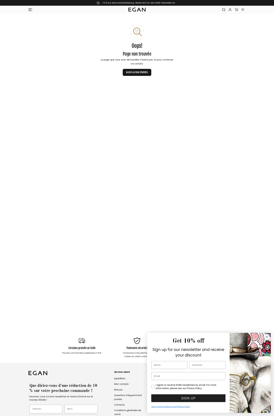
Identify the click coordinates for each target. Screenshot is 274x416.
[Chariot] (236, 10)
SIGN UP (188, 398)
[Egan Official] (137, 9)
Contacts (119, 404)
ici (155, 59)
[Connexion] (230, 10)
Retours (118, 389)
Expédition (119, 378)
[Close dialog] (267, 337)
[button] (30, 10)
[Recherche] (224, 10)
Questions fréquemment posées (128, 397)
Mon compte (121, 384)
